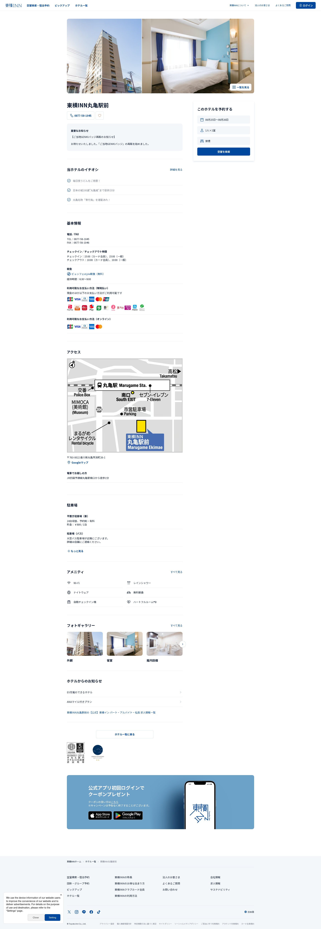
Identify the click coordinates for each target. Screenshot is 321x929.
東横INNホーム (74, 861)
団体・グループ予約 (78, 883)
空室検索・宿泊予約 (38, 5)
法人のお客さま (262, 5)
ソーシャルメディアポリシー (186, 923)
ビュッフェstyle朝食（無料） (88, 274)
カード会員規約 (247, 923)
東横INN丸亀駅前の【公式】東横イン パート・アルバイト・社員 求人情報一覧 (111, 712)
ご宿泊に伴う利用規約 (210, 923)
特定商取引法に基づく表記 (145, 923)
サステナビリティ (220, 889)
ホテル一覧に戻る (125, 734)
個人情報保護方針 (124, 923)
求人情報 (215, 883)
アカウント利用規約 (230, 923)
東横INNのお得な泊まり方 (130, 883)
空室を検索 (224, 151)
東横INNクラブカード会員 (130, 889)
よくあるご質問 (283, 5)
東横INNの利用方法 (126, 895)
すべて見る (176, 572)
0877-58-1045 (82, 115)
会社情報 (215, 877)
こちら (114, 802)
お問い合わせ (170, 889)
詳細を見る (176, 169)
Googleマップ (80, 462)
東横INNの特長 (123, 877)
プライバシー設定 (106, 923)
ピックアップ (62, 5)
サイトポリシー (165, 923)
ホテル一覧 (81, 5)
